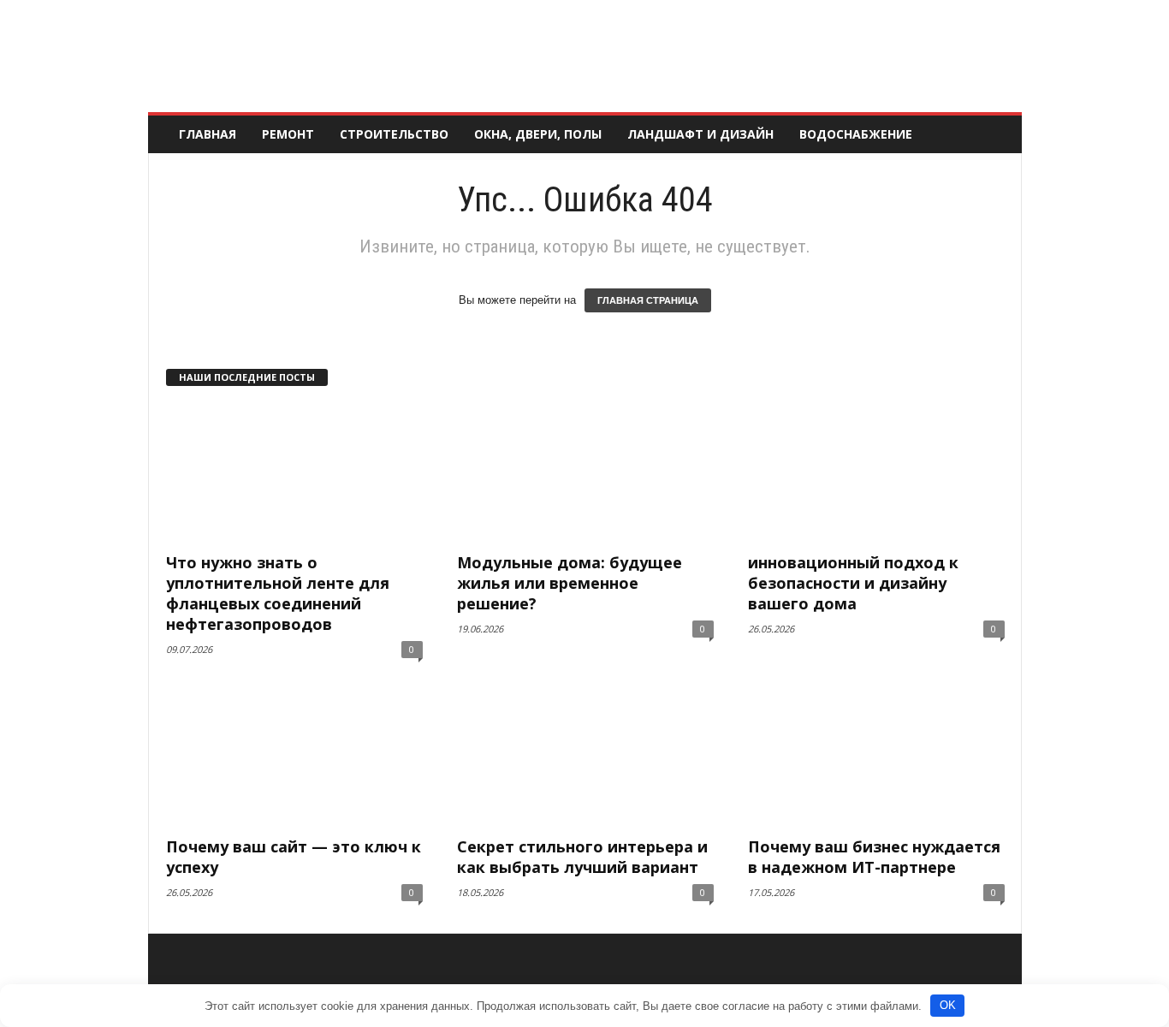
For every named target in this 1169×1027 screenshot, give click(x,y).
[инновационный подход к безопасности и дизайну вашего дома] (876, 473)
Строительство (394, 134)
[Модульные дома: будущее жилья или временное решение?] (585, 473)
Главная (207, 134)
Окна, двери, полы (538, 134)
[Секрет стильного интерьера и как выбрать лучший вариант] (585, 757)
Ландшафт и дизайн (700, 134)
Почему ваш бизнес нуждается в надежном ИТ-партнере (874, 856)
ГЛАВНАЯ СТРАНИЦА (647, 300)
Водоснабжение (855, 134)
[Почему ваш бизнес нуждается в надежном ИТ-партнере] (876, 757)
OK (948, 1005)
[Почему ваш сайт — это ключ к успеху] (294, 757)
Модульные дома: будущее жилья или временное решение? (569, 583)
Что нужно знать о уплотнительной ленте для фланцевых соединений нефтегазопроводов (277, 593)
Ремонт (288, 134)
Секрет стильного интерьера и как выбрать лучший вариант (582, 856)
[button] (996, 134)
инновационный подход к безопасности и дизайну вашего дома (853, 583)
